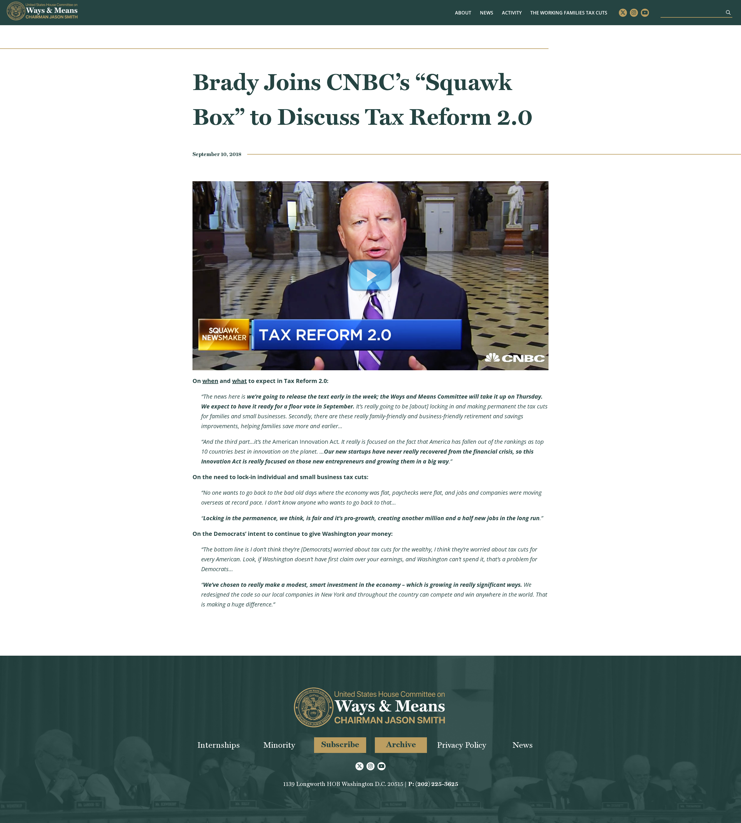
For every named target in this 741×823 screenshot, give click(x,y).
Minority (279, 745)
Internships (218, 745)
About (463, 13)
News (486, 13)
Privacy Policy (461, 745)
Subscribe (340, 744)
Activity (512, 13)
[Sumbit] (728, 12)
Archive (401, 744)
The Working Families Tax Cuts (568, 13)
